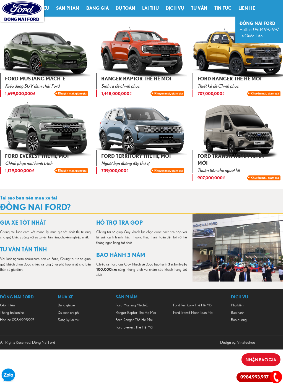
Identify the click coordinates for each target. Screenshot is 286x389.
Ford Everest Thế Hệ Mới (134, 327)
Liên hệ (246, 8)
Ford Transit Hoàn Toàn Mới (193, 313)
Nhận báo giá (261, 359)
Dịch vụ (175, 8)
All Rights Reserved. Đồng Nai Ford (27, 342)
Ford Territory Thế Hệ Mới (192, 305)
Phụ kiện (237, 305)
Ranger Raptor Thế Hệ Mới (136, 313)
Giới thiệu (7, 305)
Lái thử (150, 8)
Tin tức (223, 8)
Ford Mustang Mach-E (132, 305)
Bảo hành (237, 313)
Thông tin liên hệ (12, 313)
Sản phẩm (67, 8)
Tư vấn (199, 8)
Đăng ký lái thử (68, 320)
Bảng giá (97, 8)
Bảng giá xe (66, 305)
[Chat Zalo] (8, 381)
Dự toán (125, 8)
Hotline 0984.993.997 (17, 320)
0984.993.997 (254, 377)
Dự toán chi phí (68, 313)
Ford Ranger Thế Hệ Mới (134, 320)
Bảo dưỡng (239, 320)
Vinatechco (246, 342)
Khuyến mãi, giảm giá (72, 93)
